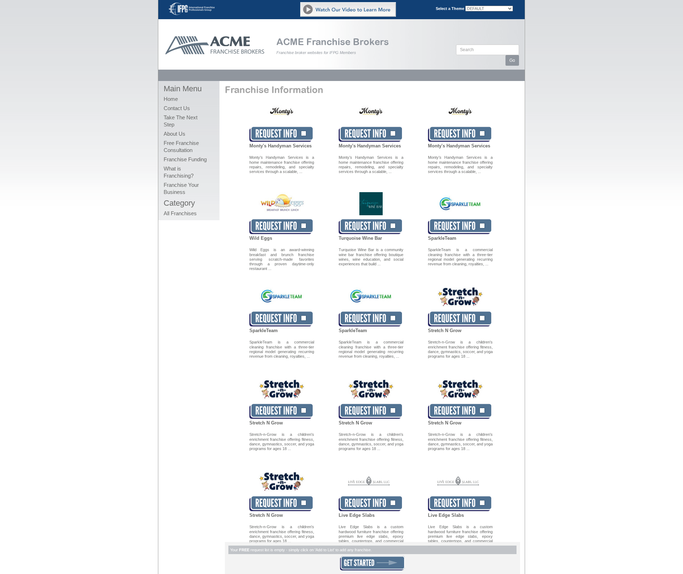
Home (171, 99)
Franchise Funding (185, 159)
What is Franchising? (179, 172)
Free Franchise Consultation (181, 146)
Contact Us (177, 108)
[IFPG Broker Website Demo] (348, 9)
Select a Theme (450, 8)
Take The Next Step (180, 121)
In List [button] (370, 134)
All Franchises (180, 213)
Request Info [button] (281, 134)
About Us (174, 134)
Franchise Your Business (181, 188)
